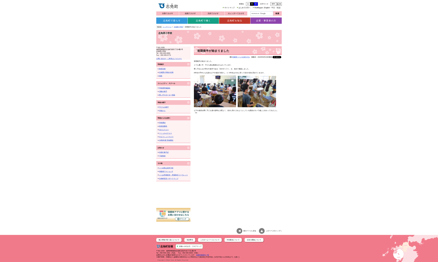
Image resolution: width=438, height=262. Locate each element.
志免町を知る (234, 20)
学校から (162, 111)
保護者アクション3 (166, 171)
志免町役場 (166, 246)
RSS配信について (233, 240)
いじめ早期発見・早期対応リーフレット (173, 175)
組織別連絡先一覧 (202, 255)
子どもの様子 (164, 107)
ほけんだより (164, 130)
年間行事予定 (164, 152)
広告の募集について (254, 240)
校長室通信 (163, 126)
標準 (273, 4)
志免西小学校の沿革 (166, 72)
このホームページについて (209, 240)
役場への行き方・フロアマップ (190, 246)
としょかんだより (165, 133)
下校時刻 (162, 156)
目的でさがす (213, 13)
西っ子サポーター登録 (167, 95)
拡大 (279, 4)
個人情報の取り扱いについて (169, 240)
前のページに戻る (249, 231)
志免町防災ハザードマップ (168, 178)
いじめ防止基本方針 (166, 168)
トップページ (167, 27)
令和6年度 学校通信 (166, 140)
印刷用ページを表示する (241, 57)
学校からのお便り (164, 118)
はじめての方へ (244, 8)
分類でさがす (167, 13)
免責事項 (190, 240)
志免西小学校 (178, 27)
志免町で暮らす (172, 20)
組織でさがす (190, 13)
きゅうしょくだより (166, 137)
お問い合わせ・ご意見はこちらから (169, 59)
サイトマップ (229, 8)
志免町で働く (203, 20)
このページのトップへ (274, 231)
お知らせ (161, 148)
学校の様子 (162, 102)
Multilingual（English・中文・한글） (268, 8)
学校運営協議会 (164, 88)
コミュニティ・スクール (166, 83)
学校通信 (162, 123)
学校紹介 (161, 64)
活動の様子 (163, 91)
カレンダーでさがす (236, 13)
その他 (160, 163)
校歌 (160, 76)
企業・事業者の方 (266, 20)
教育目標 (162, 69)
